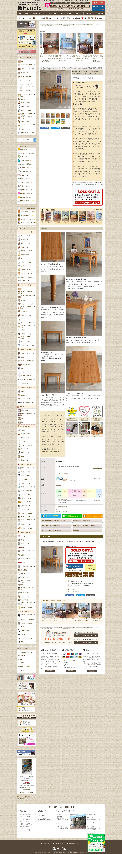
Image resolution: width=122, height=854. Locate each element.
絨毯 (92, 18)
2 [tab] (69, 64)
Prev (43, 612)
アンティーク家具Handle (46, 24)
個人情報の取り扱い (74, 843)
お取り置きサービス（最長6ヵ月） (51, 525)
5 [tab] (77, 64)
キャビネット (26, 819)
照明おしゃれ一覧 (24, 426)
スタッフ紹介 (60, 826)
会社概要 (79, 13)
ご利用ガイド (90, 13)
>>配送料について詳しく (62, 499)
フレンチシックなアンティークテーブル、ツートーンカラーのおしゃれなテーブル (67, 57)
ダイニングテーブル (25, 80)
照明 (64, 18)
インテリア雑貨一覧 (25, 532)
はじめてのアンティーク (56, 13)
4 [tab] (74, 64)
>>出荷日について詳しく (62, 506)
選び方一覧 (23, 146)
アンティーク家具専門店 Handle (65, 811)
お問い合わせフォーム (96, 833)
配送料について (75, 589)
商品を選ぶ (23, 811)
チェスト (25, 818)
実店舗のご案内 (92, 814)
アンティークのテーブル (69, 24)
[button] (42, 89)
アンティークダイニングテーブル (84, 24)
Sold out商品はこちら (22, 798)
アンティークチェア (26, 18)
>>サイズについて (97, 468)
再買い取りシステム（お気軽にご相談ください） (86, 525)
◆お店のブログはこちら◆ (26, 792)
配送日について (75, 591)
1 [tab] (66, 64)
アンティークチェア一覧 (26, 232)
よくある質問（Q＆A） (45, 819)
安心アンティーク (38, 13)
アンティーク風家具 (74, 18)
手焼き (27, 211)
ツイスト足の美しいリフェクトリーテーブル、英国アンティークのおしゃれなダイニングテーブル (101, 57)
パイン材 (58, 485)
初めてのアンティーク (62, 819)
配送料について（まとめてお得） (82, 520)
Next (99, 612)
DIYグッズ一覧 (23, 611)
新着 (26, 13)
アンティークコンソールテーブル (27, 91)
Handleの (26, 215)
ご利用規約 (46, 843)
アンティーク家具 (40, 18)
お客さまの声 (42, 815)
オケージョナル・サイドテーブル (27, 87)
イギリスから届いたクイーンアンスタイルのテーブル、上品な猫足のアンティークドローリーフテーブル (96, 622)
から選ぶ (24, 149)
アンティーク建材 (25, 830)
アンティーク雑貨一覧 (25, 464)
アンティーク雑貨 (53, 18)
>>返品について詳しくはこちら (64, 511)
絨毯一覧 (22, 406)
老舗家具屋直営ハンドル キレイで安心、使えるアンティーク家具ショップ (30, 6)
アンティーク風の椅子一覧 (27, 387)
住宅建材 (99, 18)
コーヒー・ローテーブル (26, 84)
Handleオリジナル (28, 222)
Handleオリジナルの (27, 219)
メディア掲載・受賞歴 (62, 828)
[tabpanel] (67, 47)
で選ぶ (26, 164)
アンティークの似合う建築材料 (27, 208)
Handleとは (60, 816)
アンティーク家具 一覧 (25, 58)
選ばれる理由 (60, 818)
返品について (76, 530)
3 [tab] (72, 64)
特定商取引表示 (59, 843)
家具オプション (24, 648)
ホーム (20, 13)
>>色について (66, 473)
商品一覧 (22, 229)
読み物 (70, 13)
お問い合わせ (100, 13)
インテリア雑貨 (25, 826)
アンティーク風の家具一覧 (27, 349)
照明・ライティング (26, 825)
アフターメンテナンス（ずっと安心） (52, 530)
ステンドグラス (25, 821)
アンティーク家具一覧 (96, 209)
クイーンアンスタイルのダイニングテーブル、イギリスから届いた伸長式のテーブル (84, 57)
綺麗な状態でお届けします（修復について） (53, 520)
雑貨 (85, 18)
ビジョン (59, 814)
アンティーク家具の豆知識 (23, 796)
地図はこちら (26, 789)
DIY (22, 828)
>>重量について (96, 478)
